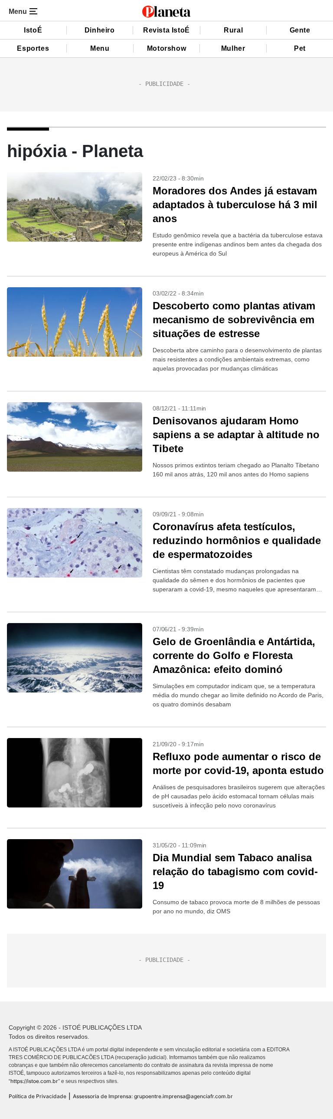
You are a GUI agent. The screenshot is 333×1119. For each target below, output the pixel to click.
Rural (233, 30)
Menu (99, 48)
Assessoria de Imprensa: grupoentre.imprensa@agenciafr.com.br (153, 1096)
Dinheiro (100, 30)
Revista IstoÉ (166, 30)
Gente (300, 30)
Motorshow (166, 48)
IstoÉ (33, 30)
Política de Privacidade (37, 1096)
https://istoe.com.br (34, 1081)
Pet (300, 48)
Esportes (33, 48)
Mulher (233, 48)
